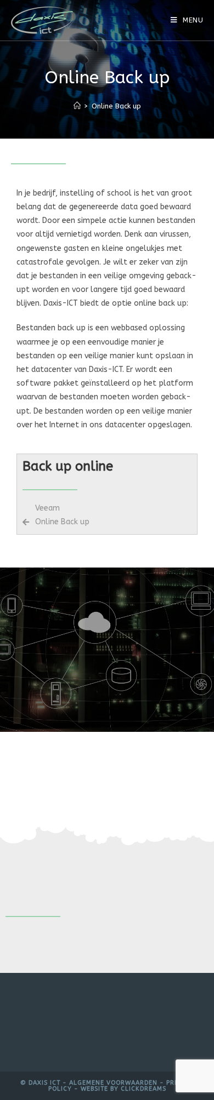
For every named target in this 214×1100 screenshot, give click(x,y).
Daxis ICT (44, 1082)
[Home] (77, 106)
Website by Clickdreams (123, 1088)
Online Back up (116, 106)
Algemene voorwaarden (113, 1082)
